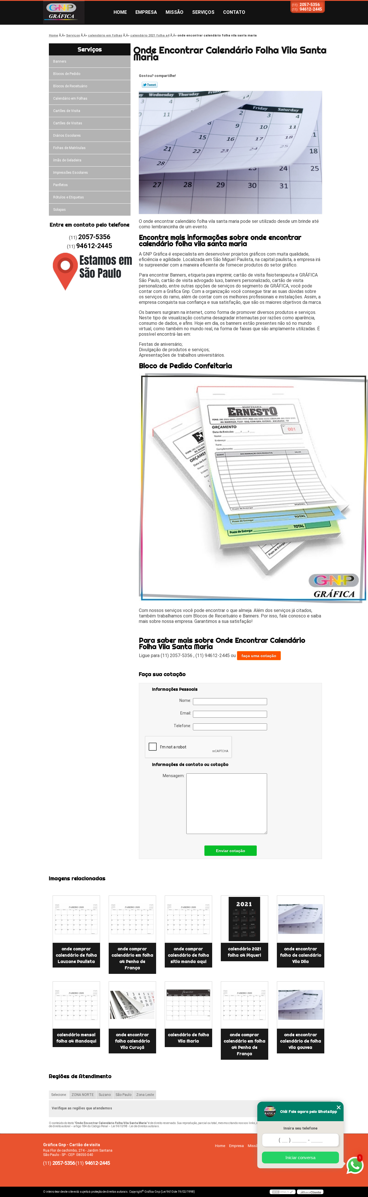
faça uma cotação (258, 655)
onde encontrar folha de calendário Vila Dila (300, 955)
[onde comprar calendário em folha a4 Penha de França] (132, 919)
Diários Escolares (67, 136)
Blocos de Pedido (66, 74)
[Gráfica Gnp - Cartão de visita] (76, 12)
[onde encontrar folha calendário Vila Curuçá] (132, 1005)
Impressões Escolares (70, 173)
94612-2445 (311, 9)
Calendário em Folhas (70, 98)
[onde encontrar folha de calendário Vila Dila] (300, 919)
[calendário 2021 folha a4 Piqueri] (244, 919)
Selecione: (59, 1095)
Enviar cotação (230, 850)
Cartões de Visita (66, 111)
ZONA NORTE (83, 1095)
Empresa (146, 12)
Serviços (203, 12)
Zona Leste (145, 1095)
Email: (186, 713)
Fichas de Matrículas (69, 148)
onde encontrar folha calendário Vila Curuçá (132, 1041)
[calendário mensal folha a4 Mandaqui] (76, 1005)
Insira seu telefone (300, 1128)
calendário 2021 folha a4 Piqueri (244, 952)
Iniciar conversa (300, 1157)
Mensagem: (174, 775)
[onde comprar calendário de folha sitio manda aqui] (188, 919)
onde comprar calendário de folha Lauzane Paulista (76, 955)
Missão (174, 12)
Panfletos (60, 185)
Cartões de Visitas (67, 123)
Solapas (59, 210)
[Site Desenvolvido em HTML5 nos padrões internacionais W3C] (283, 1192)
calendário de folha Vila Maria (188, 1038)
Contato (234, 12)
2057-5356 (310, 4)
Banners (59, 61)
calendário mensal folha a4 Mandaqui (76, 1038)
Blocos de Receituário (70, 86)
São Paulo (123, 1095)
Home (120, 12)
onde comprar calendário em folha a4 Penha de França (132, 958)
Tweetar (150, 85)
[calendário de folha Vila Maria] (188, 1005)
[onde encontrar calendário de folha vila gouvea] (300, 1005)
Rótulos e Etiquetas (68, 197)
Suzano (105, 1095)
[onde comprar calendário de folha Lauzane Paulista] (76, 919)
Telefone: (183, 725)
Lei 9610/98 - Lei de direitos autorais (135, 1126)
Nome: (186, 700)
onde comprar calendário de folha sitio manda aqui (188, 955)
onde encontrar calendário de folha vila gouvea (300, 1041)
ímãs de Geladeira (67, 160)
